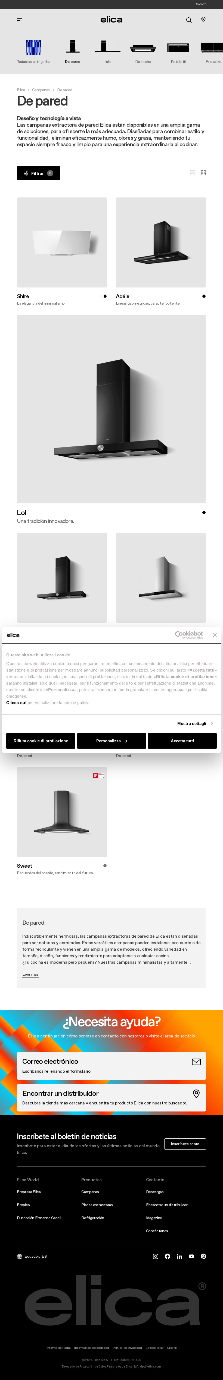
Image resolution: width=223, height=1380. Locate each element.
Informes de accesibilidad (91, 1348)
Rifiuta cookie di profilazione (41, 740)
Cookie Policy (154, 1348)
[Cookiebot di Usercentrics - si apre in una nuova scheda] (179, 635)
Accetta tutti (182, 740)
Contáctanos (157, 1231)
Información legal (59, 1348)
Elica (21, 89)
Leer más (30, 974)
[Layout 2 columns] (203, 173)
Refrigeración (92, 1218)
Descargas (155, 1191)
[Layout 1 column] (192, 173)
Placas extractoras (97, 1205)
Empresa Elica (29, 1191)
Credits (171, 1348)
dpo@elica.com (150, 1367)
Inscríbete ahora (185, 1143)
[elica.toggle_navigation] (19, 19)
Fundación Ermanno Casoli (39, 1218)
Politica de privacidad (127, 1348)
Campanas (40, 89)
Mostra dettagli (191, 723)
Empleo (23, 1205)
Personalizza (108, 740)
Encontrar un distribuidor (167, 1205)
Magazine (154, 1218)
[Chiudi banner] (215, 635)
